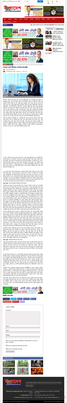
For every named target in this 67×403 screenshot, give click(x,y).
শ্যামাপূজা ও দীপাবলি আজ (37, 372)
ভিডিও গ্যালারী (37, 382)
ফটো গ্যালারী (43, 382)
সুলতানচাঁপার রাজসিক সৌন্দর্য (23, 364)
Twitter (14, 299)
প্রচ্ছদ (5, 19)
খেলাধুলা (31, 19)
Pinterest (16, 301)
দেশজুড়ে (26, 19)
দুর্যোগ (31, 385)
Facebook (6, 299)
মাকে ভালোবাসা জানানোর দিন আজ (36, 364)
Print (23, 301)
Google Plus (8, 301)
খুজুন (40, 1)
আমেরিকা (10, 19)
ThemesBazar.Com (59, 401)
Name (8, 326)
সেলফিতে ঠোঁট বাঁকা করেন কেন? (16, 239)
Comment (9, 310)
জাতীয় (20, 19)
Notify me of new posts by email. (14, 349)
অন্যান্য (53, 19)
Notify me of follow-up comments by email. (16, 345)
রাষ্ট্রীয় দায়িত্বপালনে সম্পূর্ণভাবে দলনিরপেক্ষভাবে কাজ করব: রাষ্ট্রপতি (54, 51)
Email (7, 330)
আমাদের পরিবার (29, 382)
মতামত (48, 19)
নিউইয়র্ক (15, 19)
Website (8, 335)
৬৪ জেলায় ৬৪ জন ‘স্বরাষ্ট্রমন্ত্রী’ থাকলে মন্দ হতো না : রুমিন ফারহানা (58, 44)
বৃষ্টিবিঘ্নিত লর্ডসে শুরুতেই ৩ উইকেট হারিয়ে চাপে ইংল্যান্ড (57, 37)
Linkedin (27, 299)
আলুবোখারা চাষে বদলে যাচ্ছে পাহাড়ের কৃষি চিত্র (8, 364)
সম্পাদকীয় (59, 382)
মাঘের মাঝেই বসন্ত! (22, 373)
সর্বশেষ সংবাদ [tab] (50, 29)
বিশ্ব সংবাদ (38, 19)
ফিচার (11, 64)
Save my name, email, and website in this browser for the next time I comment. (21, 341)
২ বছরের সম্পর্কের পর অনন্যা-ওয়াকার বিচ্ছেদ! (36, 25)
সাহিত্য (27, 385)
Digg (20, 299)
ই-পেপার (14, 21)
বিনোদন (43, 19)
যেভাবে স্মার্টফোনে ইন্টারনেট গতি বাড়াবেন (17, 183)
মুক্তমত (53, 382)
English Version (7, 21)
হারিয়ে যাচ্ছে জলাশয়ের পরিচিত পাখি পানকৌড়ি (7, 371)
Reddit (33, 299)
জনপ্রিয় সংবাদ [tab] (59, 29)
